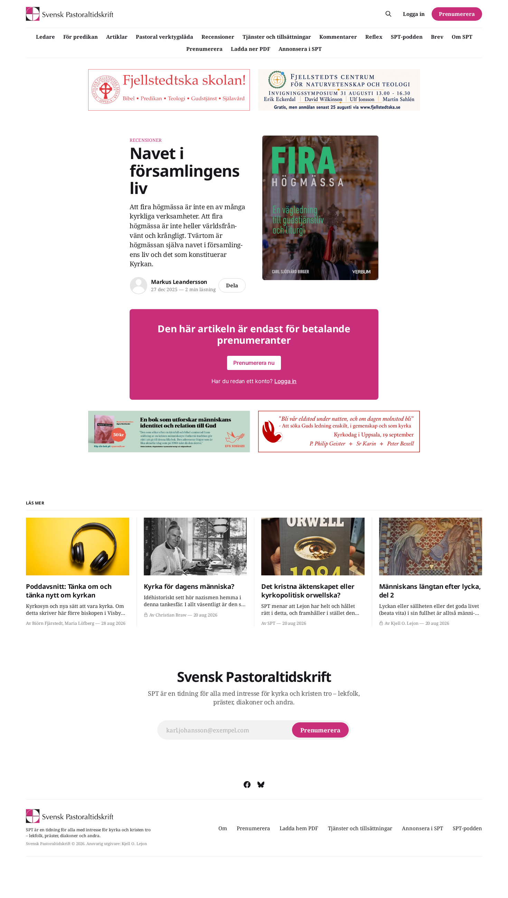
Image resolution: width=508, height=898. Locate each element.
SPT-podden (407, 36)
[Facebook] (247, 784)
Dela (232, 285)
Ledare (45, 36)
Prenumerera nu (254, 362)
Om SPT (462, 36)
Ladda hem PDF (299, 828)
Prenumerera (204, 48)
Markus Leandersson (179, 282)
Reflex (374, 36)
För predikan (80, 36)
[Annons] (169, 90)
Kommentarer (338, 36)
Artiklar (117, 36)
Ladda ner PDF (250, 48)
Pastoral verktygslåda (164, 36)
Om (222, 828)
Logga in (414, 13)
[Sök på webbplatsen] (388, 13)
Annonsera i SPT (300, 48)
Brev (437, 36)
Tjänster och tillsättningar (277, 36)
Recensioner (217, 36)
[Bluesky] (260, 784)
